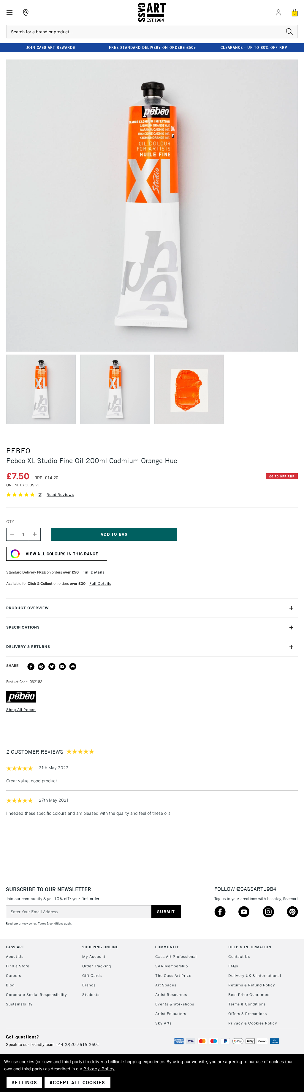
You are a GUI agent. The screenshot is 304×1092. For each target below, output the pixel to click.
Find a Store (17, 966)
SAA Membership (171, 966)
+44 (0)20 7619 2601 (77, 1044)
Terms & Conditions (247, 1004)
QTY (10, 521)
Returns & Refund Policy (251, 985)
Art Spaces (165, 985)
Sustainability (19, 1004)
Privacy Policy (99, 1068)
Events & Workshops (174, 1004)
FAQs (233, 966)
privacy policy (27, 923)
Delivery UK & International (254, 975)
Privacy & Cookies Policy (252, 1023)
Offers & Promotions (247, 1013)
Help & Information (249, 947)
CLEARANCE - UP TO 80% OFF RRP (254, 47)
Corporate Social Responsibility (36, 994)
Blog (10, 985)
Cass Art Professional (176, 956)
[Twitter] (52, 666)
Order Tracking (96, 966)
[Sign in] (278, 12)
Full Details (93, 572)
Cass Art (15, 947)
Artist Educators (170, 1013)
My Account (93, 956)
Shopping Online (100, 947)
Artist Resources (171, 994)
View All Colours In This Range (62, 554)
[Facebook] (30, 666)
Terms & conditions (50, 923)
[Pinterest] (41, 666)
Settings (24, 1082)
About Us (14, 956)
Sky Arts (163, 1023)
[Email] (62, 666)
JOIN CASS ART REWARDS (50, 47)
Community (167, 947)
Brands (89, 985)
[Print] (72, 666)
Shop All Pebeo (21, 710)
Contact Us (239, 956)
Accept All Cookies (77, 1082)
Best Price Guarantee (249, 994)
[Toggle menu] (9, 12)
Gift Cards (92, 975)
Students (90, 994)
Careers (13, 975)
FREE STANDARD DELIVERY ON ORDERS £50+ (152, 47)
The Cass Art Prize (173, 975)
